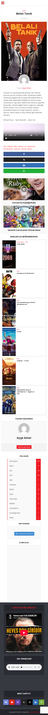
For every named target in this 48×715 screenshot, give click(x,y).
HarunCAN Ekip (34, 712)
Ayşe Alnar (26, 88)
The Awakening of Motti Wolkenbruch (26, 303)
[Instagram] (29, 702)
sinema (17, 149)
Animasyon (20, 242)
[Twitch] (18, 702)
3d (5, 146)
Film (24, 11)
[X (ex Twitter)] (23, 702)
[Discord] (6, 702)
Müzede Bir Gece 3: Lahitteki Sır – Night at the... (25, 392)
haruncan (31, 146)
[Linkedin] (35, 702)
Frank (19, 332)
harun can (22, 146)
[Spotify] (41, 702)
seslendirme (8, 149)
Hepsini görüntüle (24, 447)
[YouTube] (12, 702)
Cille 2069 (21, 244)
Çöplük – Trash (23, 361)
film (16, 146)
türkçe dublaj (27, 149)
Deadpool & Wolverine (25, 273)
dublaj (10, 146)
